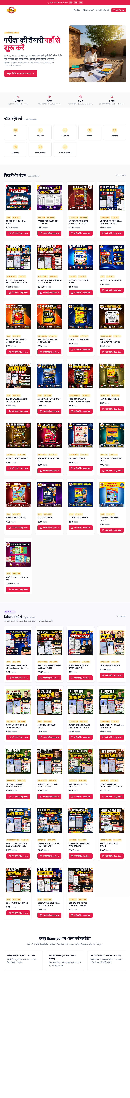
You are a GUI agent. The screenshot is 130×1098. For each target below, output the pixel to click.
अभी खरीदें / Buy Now (20, 233)
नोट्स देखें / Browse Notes (19, 73)
